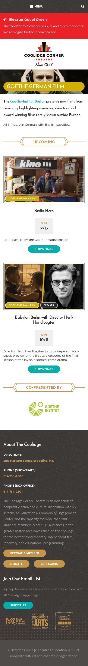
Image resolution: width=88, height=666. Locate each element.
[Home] (44, 54)
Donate (16, 564)
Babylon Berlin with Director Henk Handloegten (44, 320)
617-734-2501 (13, 492)
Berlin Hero (44, 210)
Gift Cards (49, 564)
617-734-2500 (13, 476)
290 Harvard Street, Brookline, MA (28, 461)
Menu (38, 6)
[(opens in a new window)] (44, 409)
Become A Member (24, 553)
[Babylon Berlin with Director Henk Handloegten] (44, 286)
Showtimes (44, 249)
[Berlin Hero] (44, 179)
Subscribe (18, 605)
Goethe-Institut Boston (27, 101)
